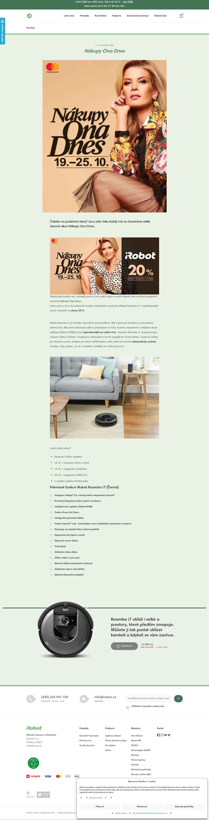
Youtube (165, 736)
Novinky (135, 755)
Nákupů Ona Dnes (70, 301)
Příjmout (100, 807)
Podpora (116, 16)
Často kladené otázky (116, 741)
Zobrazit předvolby (184, 807)
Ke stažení (110, 745)
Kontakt (135, 765)
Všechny (30, 28)
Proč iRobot (100, 16)
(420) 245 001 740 (54, 697)
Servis (108, 750)
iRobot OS (136, 741)
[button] (82, 495)
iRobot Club (160, 16)
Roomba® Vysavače (88, 736)
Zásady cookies (121, 813)
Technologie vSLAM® (141, 750)
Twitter (169, 736)
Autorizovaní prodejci (138, 16)
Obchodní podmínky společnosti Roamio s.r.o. (150, 813)
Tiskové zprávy (138, 760)
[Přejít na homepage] (40, 16)
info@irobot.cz (105, 697)
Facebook (158, 736)
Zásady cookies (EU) (141, 774)
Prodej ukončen (87, 745)
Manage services (96, 798)
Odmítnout (142, 807)
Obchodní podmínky (141, 770)
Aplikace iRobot (113, 736)
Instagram (162, 736)
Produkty (84, 16)
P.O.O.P (134, 745)
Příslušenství (85, 741)
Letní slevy (69, 16)
